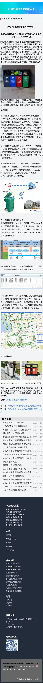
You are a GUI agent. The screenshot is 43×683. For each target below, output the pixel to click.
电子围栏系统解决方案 (14, 579)
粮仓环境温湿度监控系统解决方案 (17, 444)
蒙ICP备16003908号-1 (27, 667)
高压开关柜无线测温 (13, 566)
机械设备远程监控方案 (14, 517)
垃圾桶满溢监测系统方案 (12, 19)
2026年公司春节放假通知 (13, 476)
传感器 (8, 542)
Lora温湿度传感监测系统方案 (15, 447)
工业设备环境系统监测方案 (16, 509)
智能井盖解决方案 (12, 576)
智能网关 (9, 546)
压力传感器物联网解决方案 (14, 490)
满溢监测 (15, 400)
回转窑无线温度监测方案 (13, 433)
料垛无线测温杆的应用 (14, 588)
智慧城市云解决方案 (13, 512)
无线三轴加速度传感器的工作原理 (17, 458)
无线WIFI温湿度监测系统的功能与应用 (24, 406)
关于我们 (20, 679)
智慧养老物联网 (11, 573)
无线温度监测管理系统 (14, 591)
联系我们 (9, 605)
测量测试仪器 (11, 539)
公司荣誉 (9, 603)
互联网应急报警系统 (13, 582)
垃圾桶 (8, 400)
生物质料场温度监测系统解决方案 (17, 472)
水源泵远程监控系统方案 (13, 423)
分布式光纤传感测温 (13, 570)
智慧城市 (24, 400)
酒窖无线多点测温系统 (12, 465)
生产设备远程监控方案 (14, 522)
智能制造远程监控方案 (14, 520)
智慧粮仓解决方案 (10, 462)
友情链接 (36, 679)
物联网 (8, 535)
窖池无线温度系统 (12, 563)
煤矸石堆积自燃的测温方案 (14, 469)
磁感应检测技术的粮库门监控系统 (17, 479)
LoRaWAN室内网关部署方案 (15, 426)
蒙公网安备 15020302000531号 (14, 669)
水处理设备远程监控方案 (15, 515)
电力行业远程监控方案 (14, 525)
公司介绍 (9, 600)
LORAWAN (10, 550)
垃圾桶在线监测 (11, 585)
